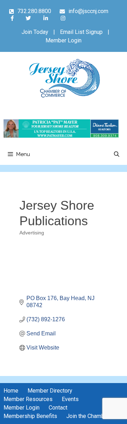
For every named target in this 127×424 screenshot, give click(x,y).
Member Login (63, 40)
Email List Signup (81, 32)
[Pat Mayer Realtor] (61, 135)
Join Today (35, 32)
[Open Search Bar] (116, 154)
